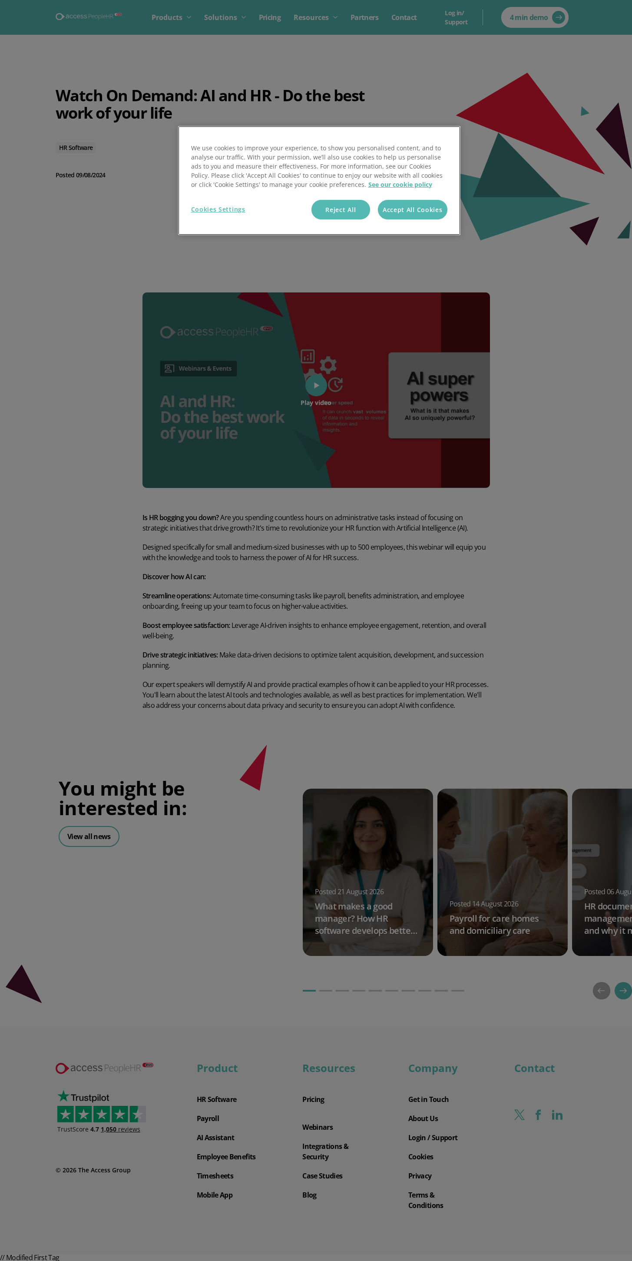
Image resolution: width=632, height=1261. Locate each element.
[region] (319, 180)
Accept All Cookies (413, 210)
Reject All (340, 210)
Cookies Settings (218, 209)
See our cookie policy (400, 184)
